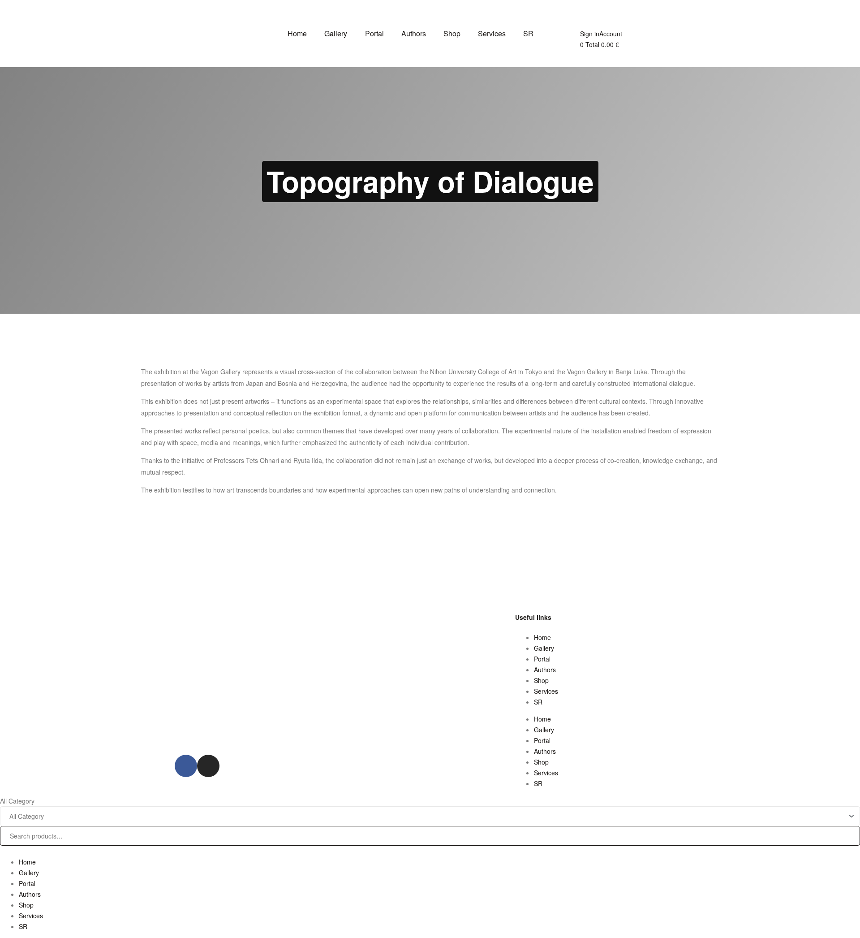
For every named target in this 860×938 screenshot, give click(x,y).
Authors (545, 669)
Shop (541, 680)
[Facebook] (186, 766)
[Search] (846, 820)
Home (542, 637)
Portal (542, 658)
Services (546, 691)
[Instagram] (208, 766)
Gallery (544, 648)
